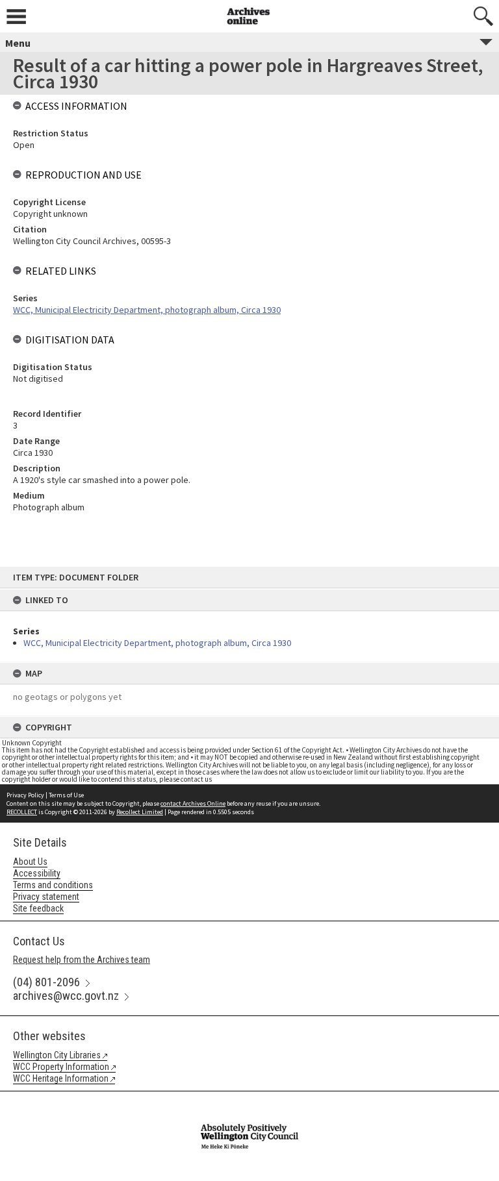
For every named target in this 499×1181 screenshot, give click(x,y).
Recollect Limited (139, 812)
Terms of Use (66, 795)
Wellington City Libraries (57, 1055)
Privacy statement (46, 896)
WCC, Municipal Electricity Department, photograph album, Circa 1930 (157, 643)
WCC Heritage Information (61, 1078)
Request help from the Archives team (81, 959)
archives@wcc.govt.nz (66, 995)
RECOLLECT (21, 812)
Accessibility (36, 873)
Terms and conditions (53, 885)
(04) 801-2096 (46, 982)
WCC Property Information (61, 1067)
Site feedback (38, 908)
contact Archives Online (192, 803)
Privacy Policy (25, 795)
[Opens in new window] (249, 1100)
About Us (30, 861)
